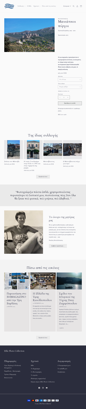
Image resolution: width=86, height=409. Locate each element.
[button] (21, 6)
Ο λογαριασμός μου (64, 365)
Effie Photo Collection (45, 404)
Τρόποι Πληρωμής (10, 374)
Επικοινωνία (8, 378)
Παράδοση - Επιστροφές (12, 371)
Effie (32, 365)
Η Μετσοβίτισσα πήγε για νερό (71, 162)
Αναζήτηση (61, 372)
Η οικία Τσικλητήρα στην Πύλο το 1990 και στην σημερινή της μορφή (32, 164)
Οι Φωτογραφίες (36, 372)
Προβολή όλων (43, 337)
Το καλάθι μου (62, 369)
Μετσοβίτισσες (49, 161)
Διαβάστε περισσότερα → (57, 246)
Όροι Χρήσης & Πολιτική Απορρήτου (12, 367)
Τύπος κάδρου (61, 83)
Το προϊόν (34, 375)
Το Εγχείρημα (35, 369)
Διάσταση (60, 76)
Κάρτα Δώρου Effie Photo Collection (43, 382)
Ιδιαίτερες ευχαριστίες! (38, 378)
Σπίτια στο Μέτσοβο (11, 161)
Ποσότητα (60, 94)
